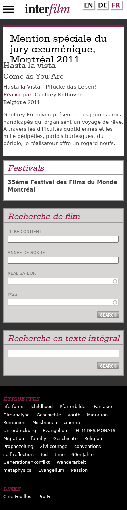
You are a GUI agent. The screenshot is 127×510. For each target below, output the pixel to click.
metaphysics (17, 470)
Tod (44, 454)
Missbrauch (44, 422)
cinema (72, 422)
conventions (87, 446)
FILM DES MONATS (95, 430)
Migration (97, 414)
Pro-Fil (45, 496)
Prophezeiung (18, 446)
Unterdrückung (19, 430)
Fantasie (103, 406)
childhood (42, 406)
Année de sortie (26, 252)
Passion (79, 470)
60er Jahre (82, 454)
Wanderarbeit (71, 462)
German (102, 4)
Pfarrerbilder (73, 406)
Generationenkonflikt (26, 462)
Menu (8, 11)
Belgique (14, 102)
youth (74, 414)
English (88, 4)
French (116, 4)
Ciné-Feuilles (17, 496)
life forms (14, 406)
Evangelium (56, 430)
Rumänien (14, 422)
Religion (93, 438)
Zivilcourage (53, 446)
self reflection (18, 454)
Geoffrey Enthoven (59, 95)
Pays (12, 294)
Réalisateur (22, 273)
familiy (38, 438)
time (60, 454)
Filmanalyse (16, 414)
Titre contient (24, 231)
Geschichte (49, 414)
